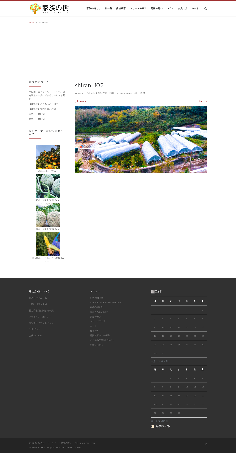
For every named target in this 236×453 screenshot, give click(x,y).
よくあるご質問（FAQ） (102, 339)
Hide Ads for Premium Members (105, 302)
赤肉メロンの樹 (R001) (48, 199)
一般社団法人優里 (38, 304)
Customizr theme (73, 447)
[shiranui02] (141, 139)
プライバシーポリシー (40, 316)
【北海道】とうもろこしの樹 (43, 103)
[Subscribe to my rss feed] (206, 444)
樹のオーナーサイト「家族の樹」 (55, 442)
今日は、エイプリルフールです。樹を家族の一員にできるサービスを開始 (47, 95)
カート (93, 325)
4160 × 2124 (138, 93)
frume (80, 93)
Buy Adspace (96, 297)
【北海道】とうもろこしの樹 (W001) (47, 259)
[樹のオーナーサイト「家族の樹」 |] (49, 8)
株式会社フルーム (38, 297)
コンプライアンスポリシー (42, 322)
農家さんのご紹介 (99, 311)
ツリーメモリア (98, 321)
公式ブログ (34, 329)
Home (32, 22)
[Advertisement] (118, 51)
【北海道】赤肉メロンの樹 (42, 108)
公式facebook (36, 335)
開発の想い (95, 316)
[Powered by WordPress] (42, 447)
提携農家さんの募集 (100, 335)
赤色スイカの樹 (37, 118)
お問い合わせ (96, 344)
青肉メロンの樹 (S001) (48, 228)
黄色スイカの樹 (37, 113)
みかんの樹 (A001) (47, 170)
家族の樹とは (96, 307)
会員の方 (94, 330)
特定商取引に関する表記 (41, 310)
